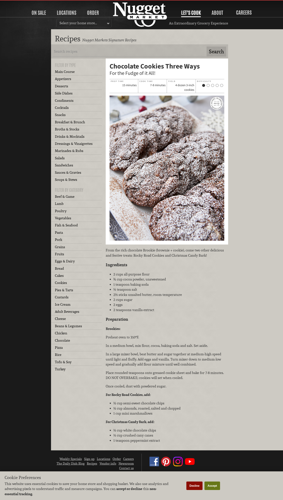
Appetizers (63, 79)
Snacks (60, 115)
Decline (194, 485)
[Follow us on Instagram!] (178, 465)
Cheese (60, 318)
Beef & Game (65, 196)
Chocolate (62, 340)
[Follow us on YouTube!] (190, 465)
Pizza (59, 347)
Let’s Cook (191, 12)
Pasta (59, 232)
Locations (66, 12)
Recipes (92, 463)
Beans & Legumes (68, 326)
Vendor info (108, 463)
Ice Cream (62, 304)
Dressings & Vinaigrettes (74, 143)
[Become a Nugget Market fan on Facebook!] (154, 465)
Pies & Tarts (64, 290)
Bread (59, 268)
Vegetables (63, 218)
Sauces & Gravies (68, 172)
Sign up (89, 459)
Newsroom (126, 463)
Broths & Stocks (67, 129)
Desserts (61, 86)
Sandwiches (64, 165)
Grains (60, 247)
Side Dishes (64, 93)
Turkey (60, 369)
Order (93, 12)
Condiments (64, 100)
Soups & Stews (66, 179)
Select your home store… (78, 23)
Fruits (59, 254)
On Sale (39, 12)
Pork (58, 239)
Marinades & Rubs (69, 151)
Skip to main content (18, 3)
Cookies (61, 282)
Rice (58, 354)
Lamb (59, 203)
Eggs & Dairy (65, 261)
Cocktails (62, 107)
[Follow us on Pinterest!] (166, 465)
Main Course (65, 71)
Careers (244, 12)
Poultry (61, 211)
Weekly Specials (70, 459)
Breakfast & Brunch (70, 122)
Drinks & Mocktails (70, 136)
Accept (212, 485)
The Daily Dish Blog (71, 463)
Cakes (59, 275)
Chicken (61, 333)
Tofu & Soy (63, 362)
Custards (62, 297)
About (217, 12)
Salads (60, 158)
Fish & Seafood (66, 225)
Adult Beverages (67, 311)
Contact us (126, 468)
